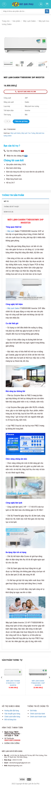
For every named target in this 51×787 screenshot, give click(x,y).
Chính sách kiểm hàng (12, 716)
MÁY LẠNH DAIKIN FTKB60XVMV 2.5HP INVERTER (38, 683)
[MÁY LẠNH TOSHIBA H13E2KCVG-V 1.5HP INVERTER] (13, 672)
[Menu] (4, 4)
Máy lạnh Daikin (13, 308)
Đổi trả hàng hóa (10, 719)
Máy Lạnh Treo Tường (28, 133)
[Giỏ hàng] (47, 4)
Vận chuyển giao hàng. (12, 714)
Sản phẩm (16, 21)
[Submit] (47, 11)
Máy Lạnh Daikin (29, 21)
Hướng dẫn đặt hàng (11, 710)
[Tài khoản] (41, 4)
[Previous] (7, 45)
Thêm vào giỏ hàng (21, 121)
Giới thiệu (33, 710)
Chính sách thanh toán (38, 716)
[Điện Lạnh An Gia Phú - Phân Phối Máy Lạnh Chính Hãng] (22, 4)
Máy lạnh (10, 231)
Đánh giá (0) (8, 212)
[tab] (25, 201)
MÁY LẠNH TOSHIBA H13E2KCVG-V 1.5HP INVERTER (13, 683)
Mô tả (6, 201)
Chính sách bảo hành (37, 714)
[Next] (43, 45)
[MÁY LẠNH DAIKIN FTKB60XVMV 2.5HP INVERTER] (38, 672)
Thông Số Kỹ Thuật (11, 206)
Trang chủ (6, 21)
